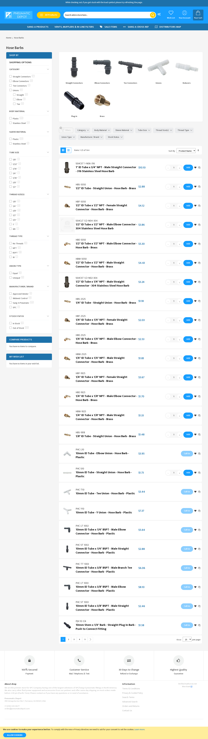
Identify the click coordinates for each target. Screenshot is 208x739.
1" (15, 224)
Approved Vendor (22, 294)
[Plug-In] (74, 100)
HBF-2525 (81, 316)
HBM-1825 (81, 411)
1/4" (16, 173)
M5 (15, 229)
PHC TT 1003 (82, 564)
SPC (16, 307)
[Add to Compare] (199, 167)
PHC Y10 (80, 509)
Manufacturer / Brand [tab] (89, 137)
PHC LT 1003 (82, 583)
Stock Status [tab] (113, 137)
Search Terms (128, 697)
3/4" (16, 220)
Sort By (172, 151)
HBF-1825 (80, 373)
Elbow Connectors (102, 83)
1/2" (16, 187)
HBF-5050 (81, 202)
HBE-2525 (81, 335)
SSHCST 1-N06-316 (85, 164)
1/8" (16, 159)
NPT (16, 248)
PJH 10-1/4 (81, 621)
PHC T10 (80, 490)
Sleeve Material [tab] (122, 130)
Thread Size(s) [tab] (162, 130)
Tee (20, 104)
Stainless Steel (21, 123)
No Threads (20, 243)
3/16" (16, 169)
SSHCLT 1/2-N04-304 (87, 221)
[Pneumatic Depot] (18, 15)
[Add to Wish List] (195, 167)
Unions (159, 83)
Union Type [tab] (67, 137)
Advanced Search (129, 701)
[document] (104, 732)
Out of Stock (20, 328)
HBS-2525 (81, 299)
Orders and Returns (130, 706)
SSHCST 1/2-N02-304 (86, 278)
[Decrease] (168, 167)
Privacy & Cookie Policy (132, 693)
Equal (17, 273)
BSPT (17, 252)
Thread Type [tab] (183, 130)
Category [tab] (81, 130)
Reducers (187, 83)
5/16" (16, 178)
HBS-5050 (81, 185)
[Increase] (179, 167)
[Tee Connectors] (130, 67)
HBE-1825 (80, 392)
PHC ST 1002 (82, 545)
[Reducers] (186, 67)
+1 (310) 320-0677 (12, 706)
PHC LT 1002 (82, 526)
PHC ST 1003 (82, 602)
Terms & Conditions (131, 688)
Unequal (18, 277)
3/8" (16, 182)
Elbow (21, 99)
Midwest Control (22, 298)
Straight (22, 95)
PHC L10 (80, 450)
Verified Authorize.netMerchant (187, 685)
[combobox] (109, 15)
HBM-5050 (81, 259)
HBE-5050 (81, 240)
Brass (102, 116)
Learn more (139, 729)
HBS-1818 (80, 433)
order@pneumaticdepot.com (17, 708)
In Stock (18, 323)
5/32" (16, 164)
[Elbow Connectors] (102, 67)
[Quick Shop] (67, 168)
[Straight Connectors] (74, 67)
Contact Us (127, 710)
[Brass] (102, 100)
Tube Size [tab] (142, 130)
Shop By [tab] (13, 55)
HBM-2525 (81, 354)
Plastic (18, 118)
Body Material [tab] (100, 130)
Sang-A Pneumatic (23, 303)
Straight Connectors (74, 83)
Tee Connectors (130, 83)
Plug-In (74, 116)
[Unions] (158, 67)
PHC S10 (80, 469)
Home (8, 38)
